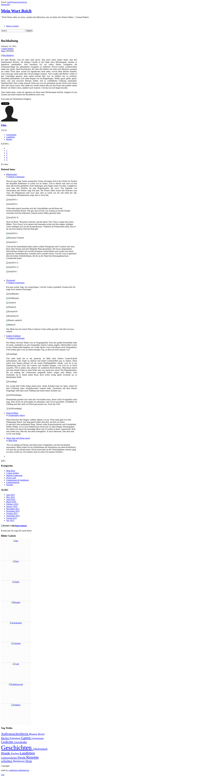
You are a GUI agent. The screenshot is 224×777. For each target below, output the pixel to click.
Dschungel (10, 280)
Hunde (6, 753)
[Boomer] (16, 602)
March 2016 (11, 502)
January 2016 (11, 506)
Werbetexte (19, 761)
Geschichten (11, 135)
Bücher (9, 139)
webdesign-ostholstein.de (19, 770)
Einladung (15, 738)
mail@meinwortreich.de (17, 2)
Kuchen (15, 753)
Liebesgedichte (9, 757)
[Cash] (16, 664)
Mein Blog (12, 440)
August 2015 (11, 518)
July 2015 (10, 520)
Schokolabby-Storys (16, 415)
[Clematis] (15, 643)
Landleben (10, 137)
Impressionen (21, 526)
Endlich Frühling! (13, 336)
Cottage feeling (7, 49)
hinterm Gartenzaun (16, 177)
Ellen (3, 51)
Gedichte (7, 742)
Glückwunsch (40, 748)
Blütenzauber (11, 174)
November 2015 (13, 511)
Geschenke (20, 742)
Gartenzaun (38, 738)
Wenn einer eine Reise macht (18, 438)
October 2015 (12, 513)
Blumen (33, 734)
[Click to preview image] (7, 55)
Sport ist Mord (12, 413)
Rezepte (32, 757)
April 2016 (10, 499)
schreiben (7, 761)
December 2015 (12, 509)
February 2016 (12, 504)
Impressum (5, 4)
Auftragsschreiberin (15, 734)
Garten (26, 738)
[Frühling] (15, 705)
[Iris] (15, 541)
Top (2, 775)
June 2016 (10, 495)
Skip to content (12, 26)
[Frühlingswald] (16, 684)
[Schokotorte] (16, 623)
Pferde (22, 757)
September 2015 (13, 516)
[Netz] (16, 561)
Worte (28, 760)
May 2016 (10, 497)
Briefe (41, 734)
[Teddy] (15, 582)
